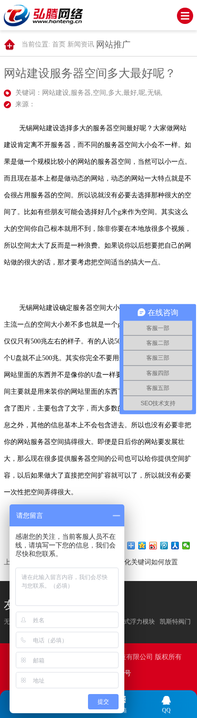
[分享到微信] (186, 545)
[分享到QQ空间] (142, 545)
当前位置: (36, 44)
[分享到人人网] (175, 545)
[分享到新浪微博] (153, 545)
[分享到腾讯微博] (164, 545)
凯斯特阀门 (175, 621)
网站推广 (113, 44)
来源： (25, 104)
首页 (59, 44)
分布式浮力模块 (133, 621)
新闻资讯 (80, 44)
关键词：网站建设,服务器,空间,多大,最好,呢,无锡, (89, 92)
